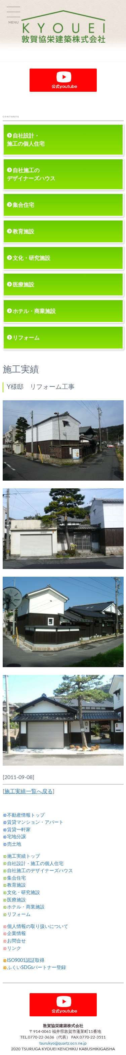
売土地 (14, 844)
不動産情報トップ (26, 815)
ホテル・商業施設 (34, 311)
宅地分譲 (16, 836)
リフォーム (26, 337)
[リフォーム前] (63, 479)
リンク (14, 948)
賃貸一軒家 (19, 829)
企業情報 (16, 933)
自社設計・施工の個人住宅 (26, 140)
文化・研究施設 (31, 258)
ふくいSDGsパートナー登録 (36, 967)
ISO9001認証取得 (25, 960)
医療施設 (23, 284)
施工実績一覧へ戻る (28, 791)
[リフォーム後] (63, 665)
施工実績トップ (23, 856)
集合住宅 (23, 205)
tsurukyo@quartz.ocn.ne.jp (63, 1043)
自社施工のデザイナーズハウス (31, 174)
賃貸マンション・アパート (35, 822)
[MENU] (13, 13)
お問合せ (16, 940)
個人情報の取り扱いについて (37, 926)
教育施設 (23, 231)
